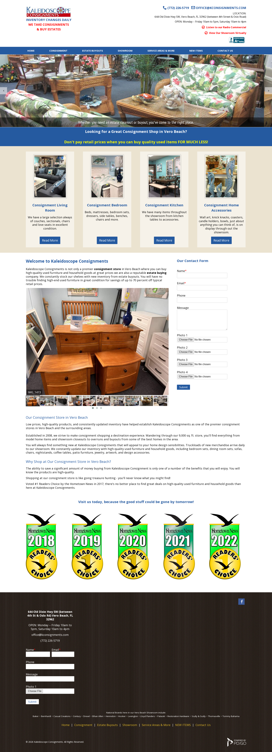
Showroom (125, 50)
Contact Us (225, 50)
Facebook (241, 601)
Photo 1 (182, 335)
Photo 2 (182, 347)
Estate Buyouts (92, 50)
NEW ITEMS (196, 50)
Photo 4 (182, 372)
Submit (183, 387)
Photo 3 (182, 360)
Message (183, 308)
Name (181, 271)
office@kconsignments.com (50, 635)
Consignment (58, 50)
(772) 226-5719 (50, 640)
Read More (50, 240)
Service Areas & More (156, 725)
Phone (181, 295)
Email (180, 283)
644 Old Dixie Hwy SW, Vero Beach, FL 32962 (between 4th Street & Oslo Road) (200, 16)
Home (30, 50)
